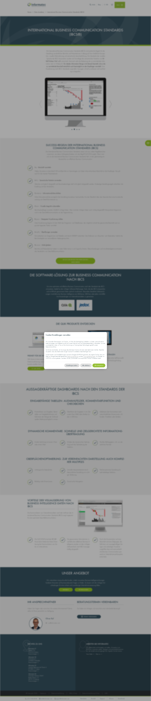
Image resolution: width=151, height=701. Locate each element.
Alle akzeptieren (99, 365)
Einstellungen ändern (71, 365)
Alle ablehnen (86, 365)
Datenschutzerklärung (72, 356)
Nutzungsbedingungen (89, 356)
